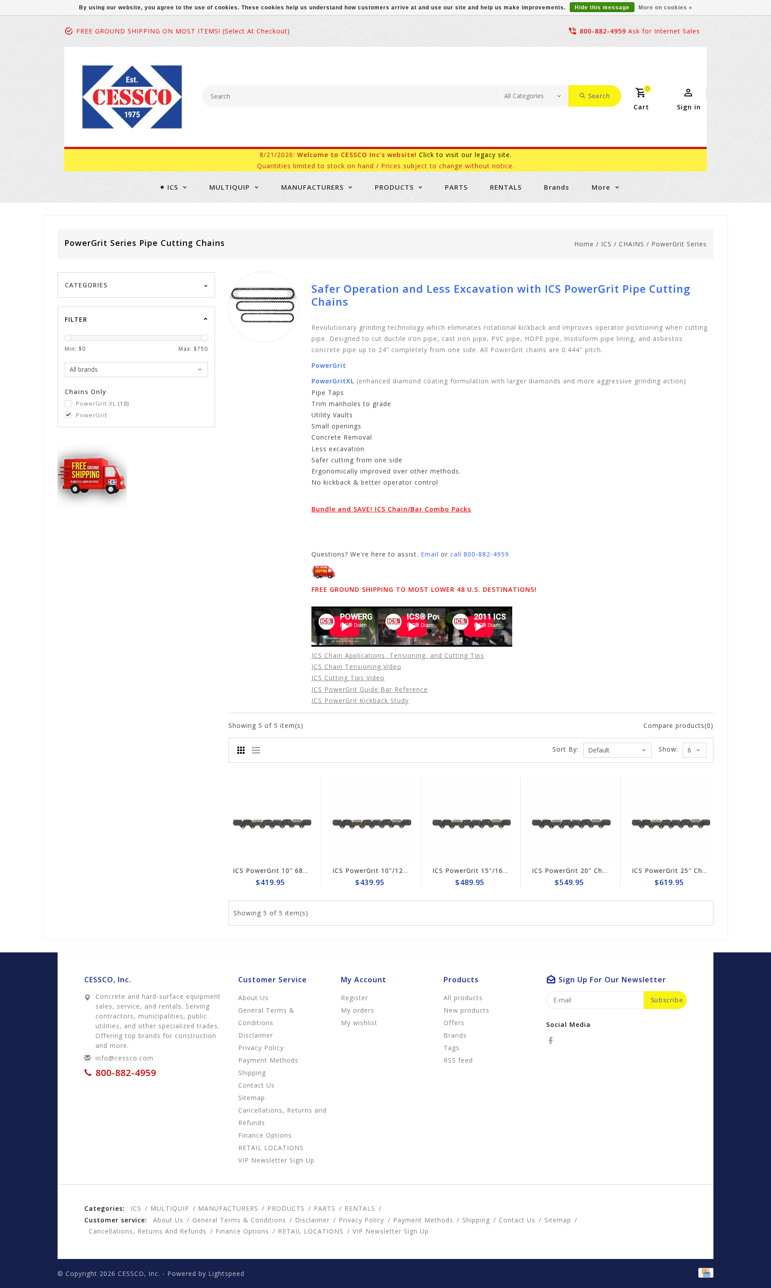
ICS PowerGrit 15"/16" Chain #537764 (495, 870)
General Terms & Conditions (266, 1016)
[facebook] (553, 1041)
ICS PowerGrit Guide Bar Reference (369, 689)
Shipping (252, 1072)
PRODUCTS (394, 187)
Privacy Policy (261, 1047)
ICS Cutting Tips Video (348, 677)
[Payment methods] (704, 1273)
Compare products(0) (678, 725)
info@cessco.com (124, 1058)
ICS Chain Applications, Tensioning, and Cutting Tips (397, 655)
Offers (454, 1022)
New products (466, 1010)
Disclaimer (255, 1035)
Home (584, 244)
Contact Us (256, 1085)
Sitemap (251, 1097)
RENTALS (506, 187)
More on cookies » (665, 7)
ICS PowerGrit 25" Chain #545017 (687, 870)
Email (430, 554)
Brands (556, 187)
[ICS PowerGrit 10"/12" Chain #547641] (371, 819)
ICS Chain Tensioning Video (356, 666)
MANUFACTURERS (312, 187)
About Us (253, 997)
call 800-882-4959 (479, 554)
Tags (452, 1047)
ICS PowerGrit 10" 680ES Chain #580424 (300, 870)
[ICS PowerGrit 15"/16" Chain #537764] (471, 819)
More (601, 187)
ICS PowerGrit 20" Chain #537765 (587, 870)
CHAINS (631, 244)
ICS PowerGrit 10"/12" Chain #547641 (395, 870)
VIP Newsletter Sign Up (276, 1160)
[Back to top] (744, 1261)
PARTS (456, 187)
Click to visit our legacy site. (465, 154)
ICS (172, 187)
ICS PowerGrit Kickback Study (360, 700)
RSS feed (458, 1060)
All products (463, 997)
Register (354, 997)
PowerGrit (91, 415)
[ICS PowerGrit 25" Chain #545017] (670, 819)
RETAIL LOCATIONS (271, 1147)
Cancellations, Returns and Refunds (282, 1116)
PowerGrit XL (102, 403)
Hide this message (602, 7)
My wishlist (359, 1022)
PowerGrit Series (679, 244)
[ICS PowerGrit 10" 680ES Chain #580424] (271, 819)
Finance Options (265, 1135)
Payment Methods (268, 1060)
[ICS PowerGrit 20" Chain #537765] (570, 819)
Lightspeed (226, 1273)
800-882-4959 (603, 31)
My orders (357, 1010)
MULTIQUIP (229, 187)
